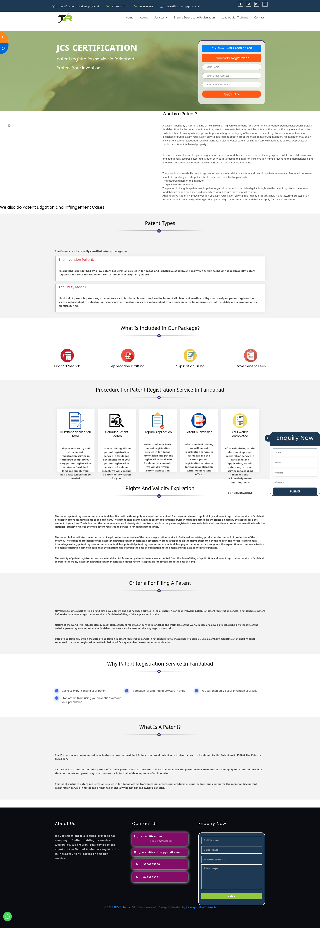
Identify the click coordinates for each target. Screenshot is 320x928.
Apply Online (232, 94)
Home (129, 17)
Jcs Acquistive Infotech (201, 907)
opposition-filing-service (76, 801)
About (144, 17)
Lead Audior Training (235, 17)
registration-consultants (43, 801)
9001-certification (271, 801)
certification (234, 801)
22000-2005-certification (16, 805)
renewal (169, 801)
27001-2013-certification (48, 805)
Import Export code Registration (194, 17)
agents (141, 801)
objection (99, 801)
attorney (130, 801)
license (196, 801)
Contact (259, 17)
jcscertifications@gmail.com (182, 6)
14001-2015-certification (300, 801)
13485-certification (76, 805)
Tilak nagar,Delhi (161, 840)
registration (155, 801)
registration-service (13, 801)
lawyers (111, 801)
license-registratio (214, 801)
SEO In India (122, 907)
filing (120, 801)
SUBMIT (295, 491)
